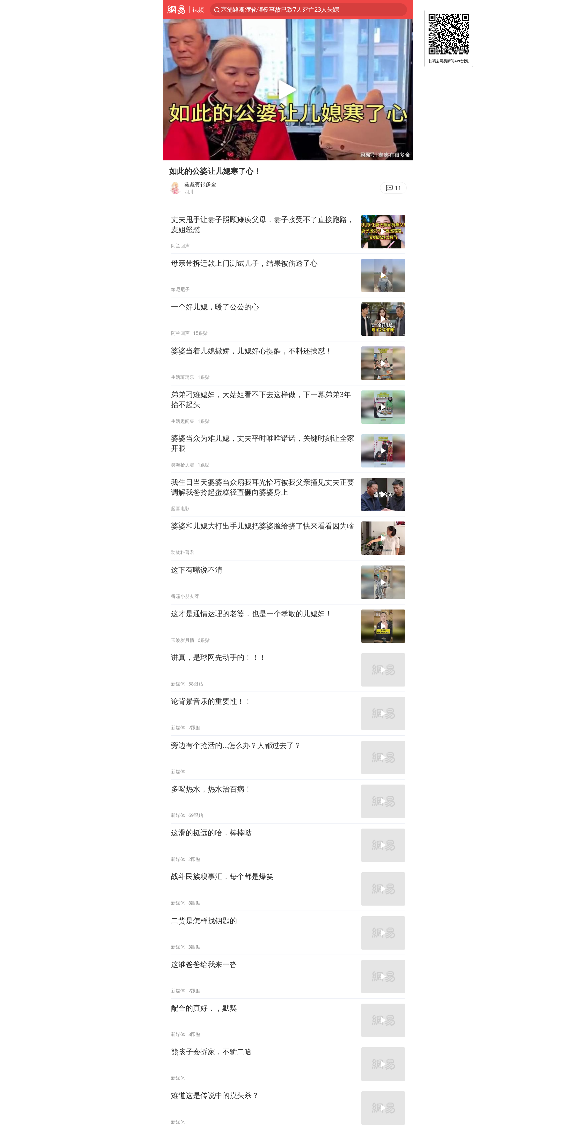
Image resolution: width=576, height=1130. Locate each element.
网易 (176, 9)
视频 (198, 9)
